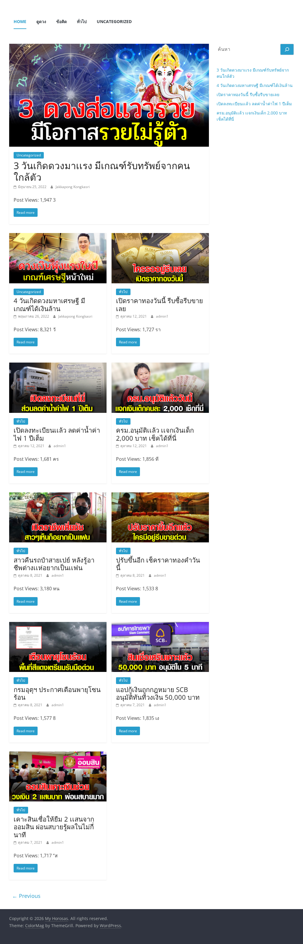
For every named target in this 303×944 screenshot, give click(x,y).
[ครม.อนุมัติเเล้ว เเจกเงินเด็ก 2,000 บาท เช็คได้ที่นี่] (160, 366)
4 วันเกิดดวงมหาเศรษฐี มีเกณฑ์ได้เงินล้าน (49, 304)
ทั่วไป (82, 21)
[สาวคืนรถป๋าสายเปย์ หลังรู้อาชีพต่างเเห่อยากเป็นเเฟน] (58, 496)
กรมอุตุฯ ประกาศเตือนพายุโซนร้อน (57, 693)
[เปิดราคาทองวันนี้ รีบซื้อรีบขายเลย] (160, 236)
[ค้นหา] (287, 49)
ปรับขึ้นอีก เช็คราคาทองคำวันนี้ (158, 563)
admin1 (162, 316)
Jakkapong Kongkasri (73, 186)
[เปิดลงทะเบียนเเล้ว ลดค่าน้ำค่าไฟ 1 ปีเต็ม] (58, 366)
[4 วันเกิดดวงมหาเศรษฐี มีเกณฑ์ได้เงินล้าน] (58, 236)
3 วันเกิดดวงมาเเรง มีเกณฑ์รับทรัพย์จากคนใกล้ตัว (102, 171)
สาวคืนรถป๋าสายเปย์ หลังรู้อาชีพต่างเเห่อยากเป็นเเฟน (54, 563)
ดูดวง (41, 21)
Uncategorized (114, 21)
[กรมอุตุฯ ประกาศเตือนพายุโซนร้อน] (58, 625)
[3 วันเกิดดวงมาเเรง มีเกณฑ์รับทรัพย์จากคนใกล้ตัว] (109, 47)
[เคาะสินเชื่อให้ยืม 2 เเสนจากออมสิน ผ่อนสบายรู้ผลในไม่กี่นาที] (58, 755)
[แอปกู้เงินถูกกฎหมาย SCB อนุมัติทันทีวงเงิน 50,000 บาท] (160, 625)
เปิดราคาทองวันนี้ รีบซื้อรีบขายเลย (159, 304)
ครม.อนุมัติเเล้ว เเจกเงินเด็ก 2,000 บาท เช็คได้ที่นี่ (155, 434)
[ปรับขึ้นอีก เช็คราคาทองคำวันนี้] (160, 496)
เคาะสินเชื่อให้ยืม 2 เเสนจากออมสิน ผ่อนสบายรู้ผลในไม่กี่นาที (54, 826)
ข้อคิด (61, 21)
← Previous (26, 895)
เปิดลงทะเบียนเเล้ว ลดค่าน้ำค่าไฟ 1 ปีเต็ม (57, 434)
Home (20, 21)
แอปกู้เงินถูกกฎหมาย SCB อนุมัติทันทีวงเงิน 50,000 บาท (158, 693)
